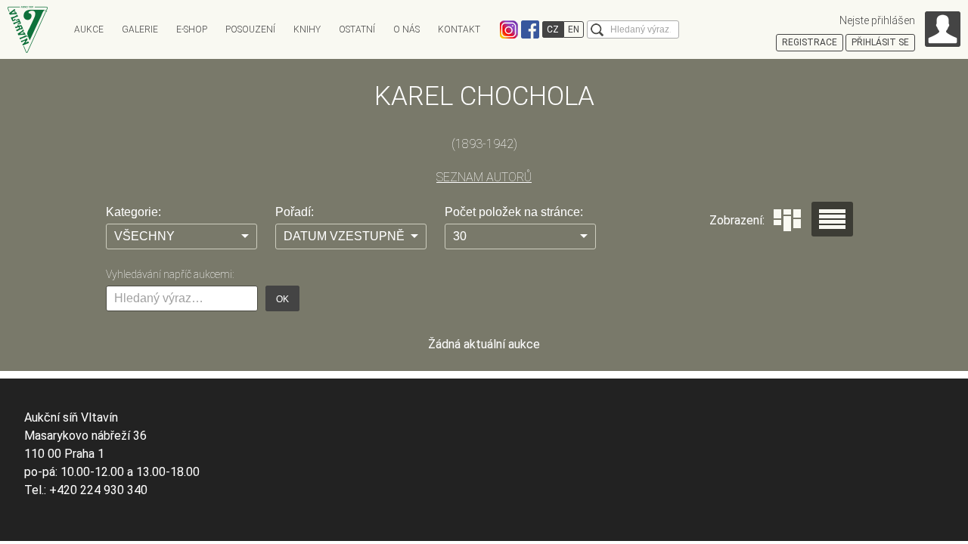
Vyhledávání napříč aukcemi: (170, 274)
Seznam (832, 219)
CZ (553, 29)
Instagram (509, 29)
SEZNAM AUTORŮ (484, 177)
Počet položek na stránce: (514, 212)
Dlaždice (787, 220)
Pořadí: (294, 212)
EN (573, 29)
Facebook (530, 29)
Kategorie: (133, 212)
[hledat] (597, 29)
